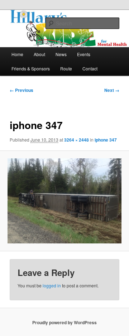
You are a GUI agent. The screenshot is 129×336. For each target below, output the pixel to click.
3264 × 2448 (76, 140)
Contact (89, 68)
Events (83, 54)
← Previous (21, 90)
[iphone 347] (64, 200)
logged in (52, 285)
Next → (111, 90)
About (39, 54)
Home (17, 54)
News (61, 54)
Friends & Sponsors (30, 68)
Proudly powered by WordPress (64, 322)
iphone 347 (106, 140)
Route (66, 68)
